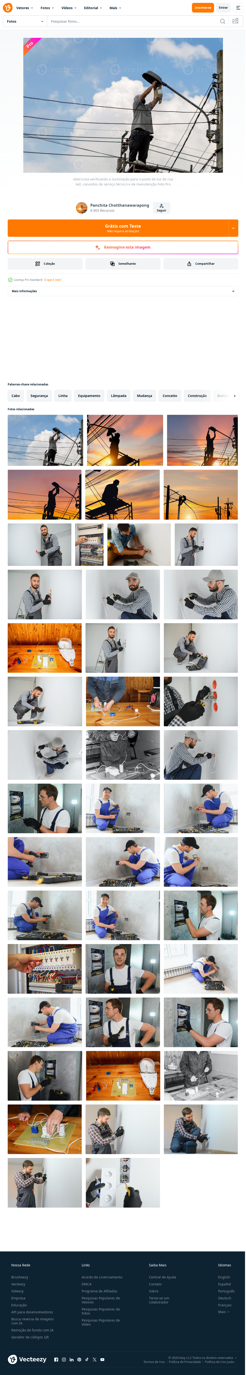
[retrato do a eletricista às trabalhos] (45, 808)
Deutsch (221, 1298)
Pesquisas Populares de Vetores (99, 1300)
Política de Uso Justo (216, 1361)
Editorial (91, 8)
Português (223, 1291)
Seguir (160, 210)
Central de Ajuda (160, 1277)
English (221, 1277)
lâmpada (118, 395)
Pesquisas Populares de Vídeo (99, 1322)
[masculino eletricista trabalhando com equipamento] (89, 544)
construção (197, 395)
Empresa (18, 1298)
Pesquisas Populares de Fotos (99, 1311)
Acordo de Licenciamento (100, 1277)
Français (221, 1305)
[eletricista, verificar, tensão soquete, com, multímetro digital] (139, 544)
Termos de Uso (150, 1361)
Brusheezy (19, 1277)
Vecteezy (18, 1284)
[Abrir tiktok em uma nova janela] (87, 1359)
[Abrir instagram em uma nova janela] (64, 1359)
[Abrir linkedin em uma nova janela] (72, 1359)
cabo (16, 395)
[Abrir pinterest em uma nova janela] (79, 1359)
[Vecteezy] (7, 8)
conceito (170, 395)
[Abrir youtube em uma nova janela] (102, 1359)
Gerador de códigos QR (29, 1337)
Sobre (151, 1291)
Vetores (22, 8)
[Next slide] (227, 396)
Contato (153, 1284)
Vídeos (67, 8)
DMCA (85, 1284)
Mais (113, 8)
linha (63, 395)
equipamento (89, 395)
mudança (144, 395)
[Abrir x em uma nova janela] (95, 1359)
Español (221, 1284)
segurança (39, 395)
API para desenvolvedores (32, 1312)
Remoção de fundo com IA (32, 1330)
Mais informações (24, 291)
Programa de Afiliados (98, 1291)
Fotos (45, 8)
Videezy (17, 1291)
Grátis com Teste (121, 228)
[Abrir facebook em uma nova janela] (56, 1359)
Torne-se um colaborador (157, 1300)
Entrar (219, 8)
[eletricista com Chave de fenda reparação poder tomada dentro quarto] (123, 1129)
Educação (18, 1305)
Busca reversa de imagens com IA (32, 1321)
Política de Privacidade (181, 1361)
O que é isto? (52, 280)
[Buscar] (219, 21)
